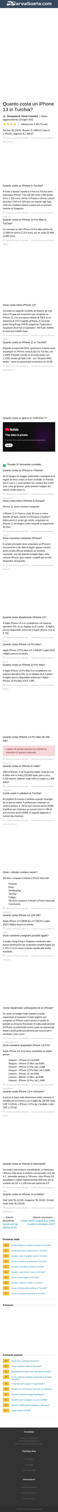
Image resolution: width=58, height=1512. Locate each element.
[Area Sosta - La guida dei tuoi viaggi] (29, 6)
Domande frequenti (29, 1487)
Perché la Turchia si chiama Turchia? (27, 1267)
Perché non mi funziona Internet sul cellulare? (31, 1389)
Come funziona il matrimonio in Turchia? (29, 1250)
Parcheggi (29, 1459)
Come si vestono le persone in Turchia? (29, 1261)
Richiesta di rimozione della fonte (17, 138)
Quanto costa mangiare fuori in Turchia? (29, 1256)
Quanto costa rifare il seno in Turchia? (28, 1272)
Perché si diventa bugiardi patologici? (28, 1394)
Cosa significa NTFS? (21, 1410)
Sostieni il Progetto (29, 1493)
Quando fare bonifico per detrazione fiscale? (31, 1371)
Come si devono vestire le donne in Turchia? (31, 1245)
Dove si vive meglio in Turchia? (25, 1277)
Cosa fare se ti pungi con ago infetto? (28, 1384)
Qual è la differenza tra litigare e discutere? (30, 1405)
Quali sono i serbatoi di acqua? (25, 1361)
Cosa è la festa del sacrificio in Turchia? (29, 1288)
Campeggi (29, 1465)
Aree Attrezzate (29, 1470)
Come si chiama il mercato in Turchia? (28, 1293)
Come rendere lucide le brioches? (26, 1366)
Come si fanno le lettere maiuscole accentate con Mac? (31, 1378)
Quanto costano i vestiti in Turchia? (27, 1283)
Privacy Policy (29, 1499)
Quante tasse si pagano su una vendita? (29, 1400)
